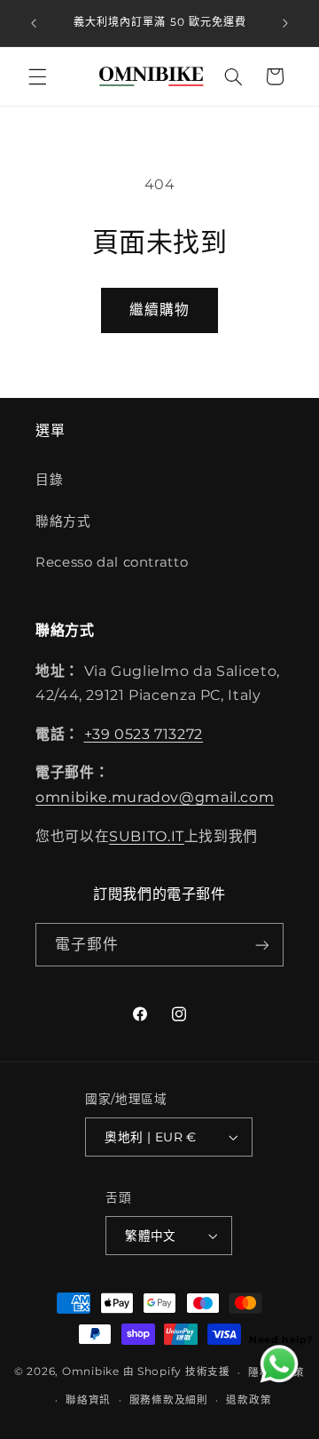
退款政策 (248, 1400)
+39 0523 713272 (143, 734)
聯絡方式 (63, 521)
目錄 (49, 480)
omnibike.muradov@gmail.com (154, 797)
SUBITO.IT (146, 836)
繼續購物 (159, 309)
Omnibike (91, 1372)
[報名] (262, 944)
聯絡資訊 (88, 1400)
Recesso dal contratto (111, 562)
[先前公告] (33, 23)
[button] (37, 76)
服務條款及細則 (168, 1400)
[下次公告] (285, 23)
